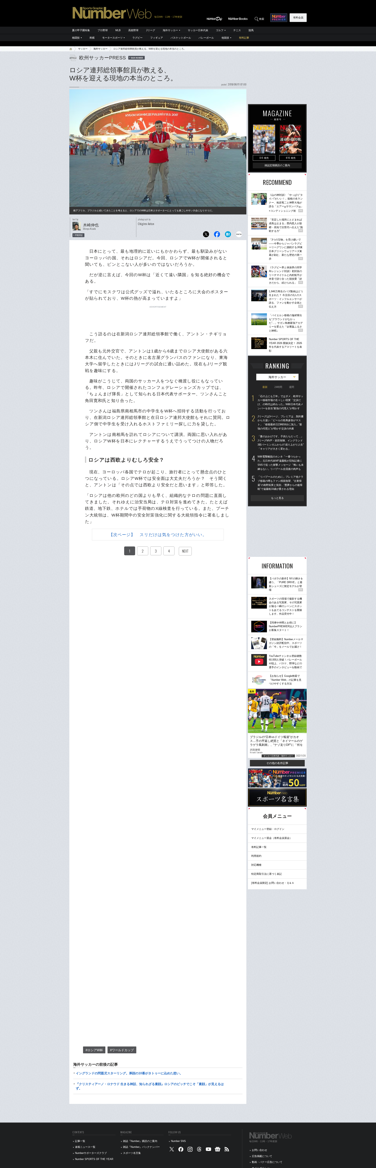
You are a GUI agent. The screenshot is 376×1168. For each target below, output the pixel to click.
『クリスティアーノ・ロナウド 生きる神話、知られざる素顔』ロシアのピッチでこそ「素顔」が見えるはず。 (150, 1086)
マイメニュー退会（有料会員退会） (271, 838)
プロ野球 (103, 30)
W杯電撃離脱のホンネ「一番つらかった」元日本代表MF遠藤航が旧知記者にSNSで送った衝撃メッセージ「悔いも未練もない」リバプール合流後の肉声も (281, 462)
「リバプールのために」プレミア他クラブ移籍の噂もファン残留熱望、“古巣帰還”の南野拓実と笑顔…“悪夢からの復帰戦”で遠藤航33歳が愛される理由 (280, 482)
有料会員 (298, 17)
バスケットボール (181, 37)
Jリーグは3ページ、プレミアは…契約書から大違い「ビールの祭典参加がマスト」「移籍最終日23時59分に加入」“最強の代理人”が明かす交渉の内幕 (281, 422)
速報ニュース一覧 (85, 1146)
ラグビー (137, 37)
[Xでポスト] (206, 235)
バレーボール (206, 37)
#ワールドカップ (122, 1050)
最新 (265, 387)
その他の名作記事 (277, 763)
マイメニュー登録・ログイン (267, 829)
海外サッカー (170, 30)
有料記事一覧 (259, 847)
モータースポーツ (112, 37)
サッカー (83, 48)
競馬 (251, 30)
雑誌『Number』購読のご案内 (140, 1141)
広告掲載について (262, 1156)
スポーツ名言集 (132, 1153)
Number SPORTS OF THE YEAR (94, 1159)
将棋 (92, 37)
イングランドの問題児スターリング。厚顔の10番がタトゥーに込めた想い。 (129, 1073)
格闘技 (76, 37)
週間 (291, 387)
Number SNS (178, 1141)
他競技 (225, 37)
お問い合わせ (259, 1150)
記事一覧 (80, 1141)
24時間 (278, 387)
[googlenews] (217, 1150)
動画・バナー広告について (267, 1162)
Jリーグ (150, 30)
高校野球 (133, 30)
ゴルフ (219, 30)
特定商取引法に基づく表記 (266, 873)
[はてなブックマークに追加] (228, 235)
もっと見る (277, 497)
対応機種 (256, 864)
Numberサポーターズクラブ (91, 1153)
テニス (237, 30)
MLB (118, 30)
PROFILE (79, 235)
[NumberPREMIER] (278, 17)
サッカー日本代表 (198, 30)
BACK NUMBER (137, 57)
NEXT (185, 551)
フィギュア (156, 37)
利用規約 (256, 855)
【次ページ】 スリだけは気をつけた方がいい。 (158, 534)
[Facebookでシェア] (217, 235)
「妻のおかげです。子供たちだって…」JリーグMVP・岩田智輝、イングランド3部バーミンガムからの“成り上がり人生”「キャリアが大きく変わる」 (281, 442)
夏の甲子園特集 (81, 30)
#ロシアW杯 (94, 1050)
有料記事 (244, 37)
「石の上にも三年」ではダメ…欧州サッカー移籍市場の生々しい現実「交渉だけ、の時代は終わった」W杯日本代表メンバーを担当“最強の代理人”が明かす (280, 402)
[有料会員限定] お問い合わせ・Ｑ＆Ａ (272, 882)
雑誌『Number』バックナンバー (141, 1146)
